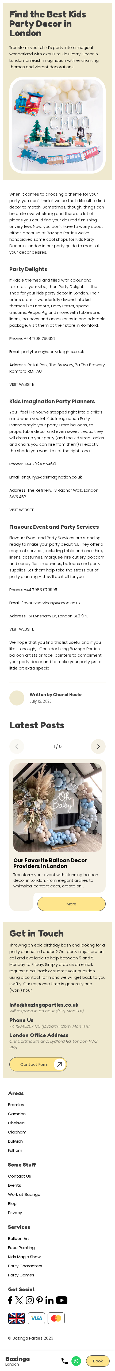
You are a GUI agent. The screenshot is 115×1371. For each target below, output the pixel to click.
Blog (12, 1203)
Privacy (15, 1212)
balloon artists (23, 655)
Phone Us (21, 1020)
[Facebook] (10, 1300)
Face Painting (21, 1247)
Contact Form (34, 1064)
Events (14, 1185)
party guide (65, 246)
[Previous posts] (16, 746)
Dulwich (15, 1141)
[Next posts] (98, 746)
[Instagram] (30, 1300)
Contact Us (19, 1176)
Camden (17, 1114)
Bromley (16, 1104)
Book (98, 1361)
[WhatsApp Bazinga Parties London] (76, 1361)
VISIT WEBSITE (21, 384)
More (71, 904)
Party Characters (25, 1266)
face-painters (57, 655)
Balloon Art (18, 1238)
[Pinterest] (39, 1300)
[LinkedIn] (49, 1300)
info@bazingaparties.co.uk (43, 1005)
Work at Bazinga (24, 1194)
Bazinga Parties (62, 233)
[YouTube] (62, 1300)
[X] (19, 1300)
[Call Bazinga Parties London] (64, 1361)
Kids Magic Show (24, 1257)
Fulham (15, 1150)
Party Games (21, 1275)
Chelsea (16, 1123)
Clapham (17, 1132)
